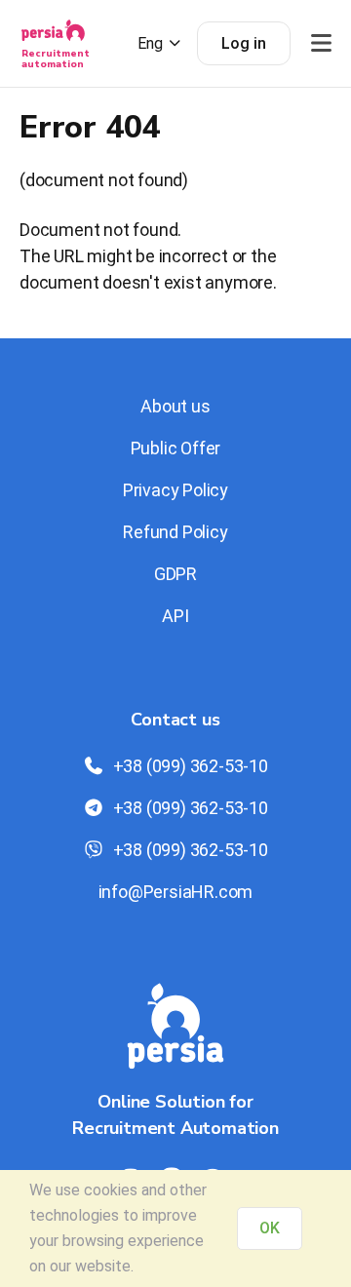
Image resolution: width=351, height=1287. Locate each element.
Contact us (175, 719)
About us (175, 406)
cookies (110, 1190)
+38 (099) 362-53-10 (190, 766)
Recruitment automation (55, 59)
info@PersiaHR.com (176, 891)
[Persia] (53, 36)
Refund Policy (175, 532)
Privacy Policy (175, 490)
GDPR (175, 574)
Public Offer (176, 448)
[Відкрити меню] (320, 43)
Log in (243, 43)
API (175, 615)
